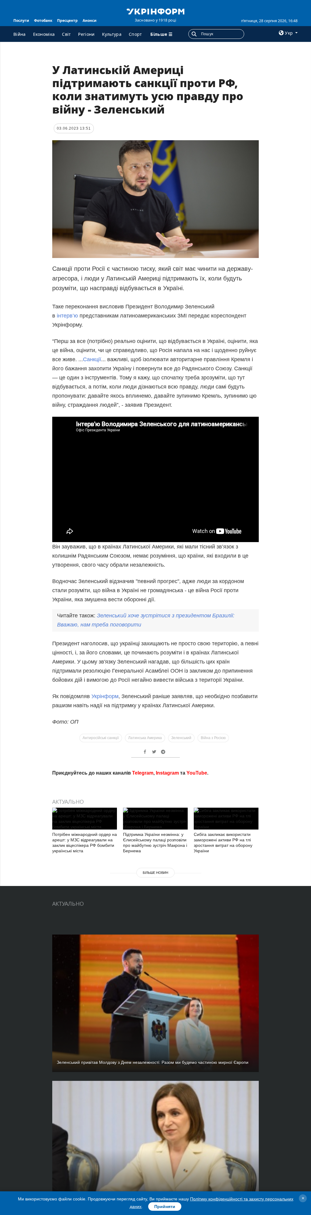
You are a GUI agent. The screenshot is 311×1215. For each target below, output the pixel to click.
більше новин (155, 872)
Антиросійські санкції (101, 738)
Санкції (92, 359)
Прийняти (164, 1206)
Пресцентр (67, 20)
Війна (19, 34)
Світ (66, 34)
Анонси (90, 20)
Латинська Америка (145, 738)
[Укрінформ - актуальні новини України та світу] (155, 11)
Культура (111, 34)
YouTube (196, 772)
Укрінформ (104, 696)
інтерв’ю (67, 316)
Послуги (21, 20)
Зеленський (181, 738)
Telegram (142, 772)
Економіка (44, 34)
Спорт (135, 34)
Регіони (86, 34)
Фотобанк (43, 20)
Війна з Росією (213, 738)
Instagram (167, 772)
